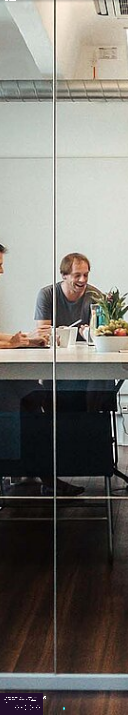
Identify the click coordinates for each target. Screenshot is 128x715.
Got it (34, 707)
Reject (21, 707)
